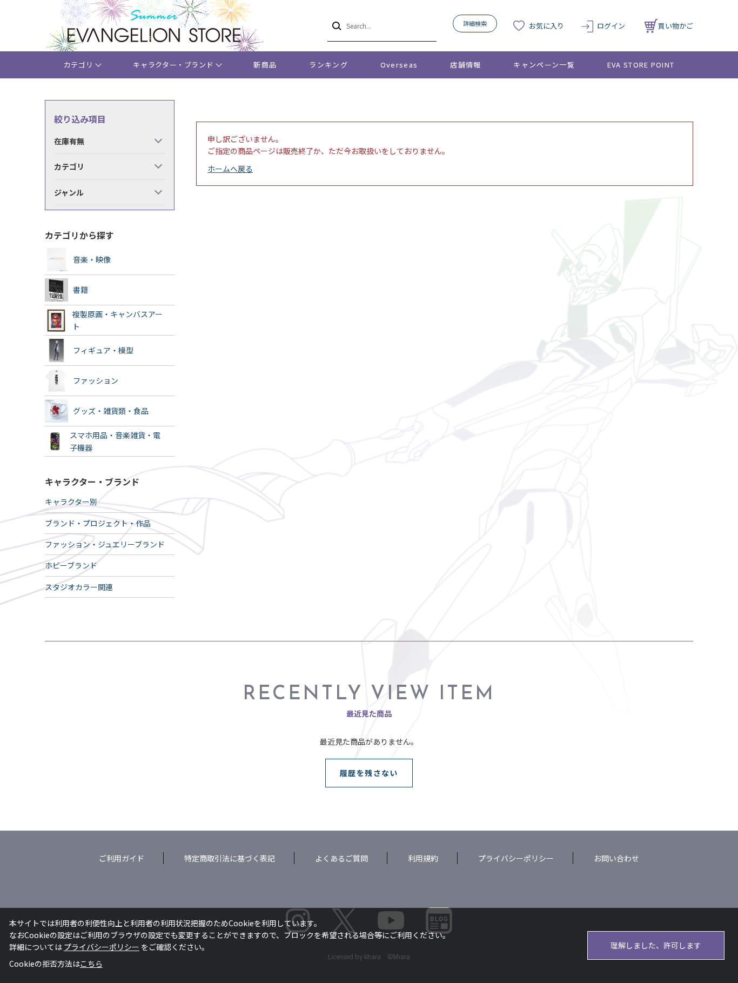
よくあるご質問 (341, 858)
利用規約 (423, 858)
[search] (335, 25)
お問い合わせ (616, 858)
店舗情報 (465, 64)
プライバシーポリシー (516, 858)
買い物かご (675, 26)
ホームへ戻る (230, 168)
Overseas (399, 64)
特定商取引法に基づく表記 (229, 858)
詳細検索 (475, 23)
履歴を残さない (369, 772)
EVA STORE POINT (641, 64)
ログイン (611, 26)
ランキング (328, 64)
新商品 (265, 64)
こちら (91, 963)
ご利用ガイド (121, 858)
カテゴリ (78, 64)
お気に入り (546, 26)
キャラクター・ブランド (173, 64)
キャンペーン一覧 (543, 64)
